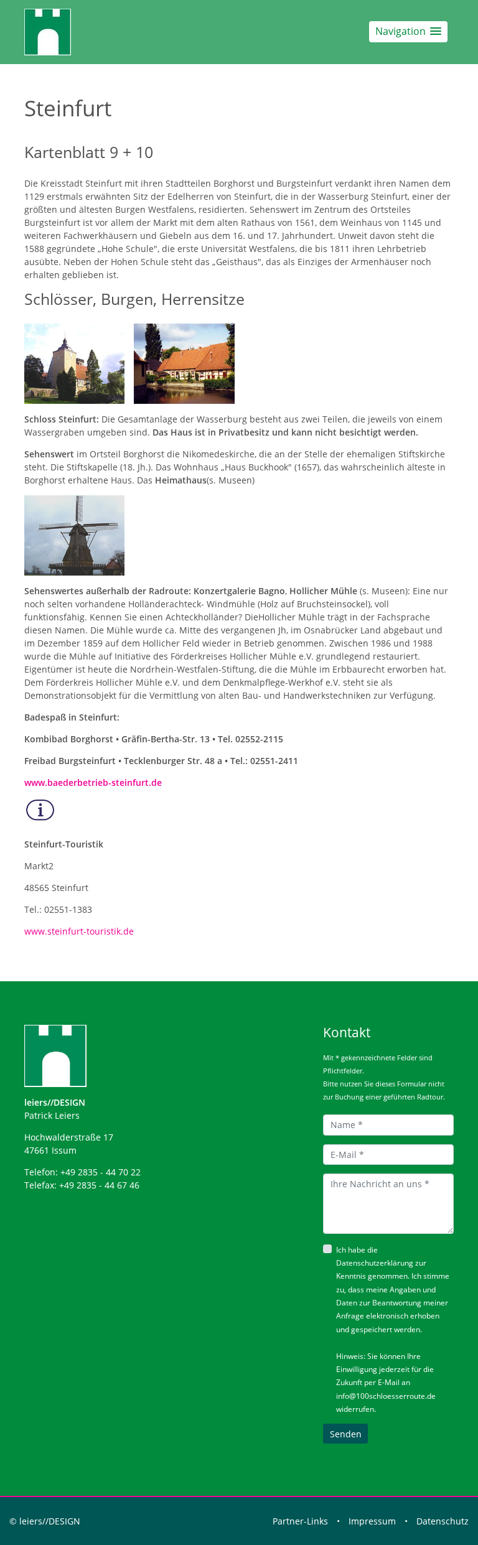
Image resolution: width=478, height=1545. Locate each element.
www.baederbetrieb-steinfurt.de (93, 782)
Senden (346, 1434)
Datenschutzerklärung (374, 1263)
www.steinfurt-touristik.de (79, 931)
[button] (408, 31)
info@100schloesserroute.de (386, 1396)
